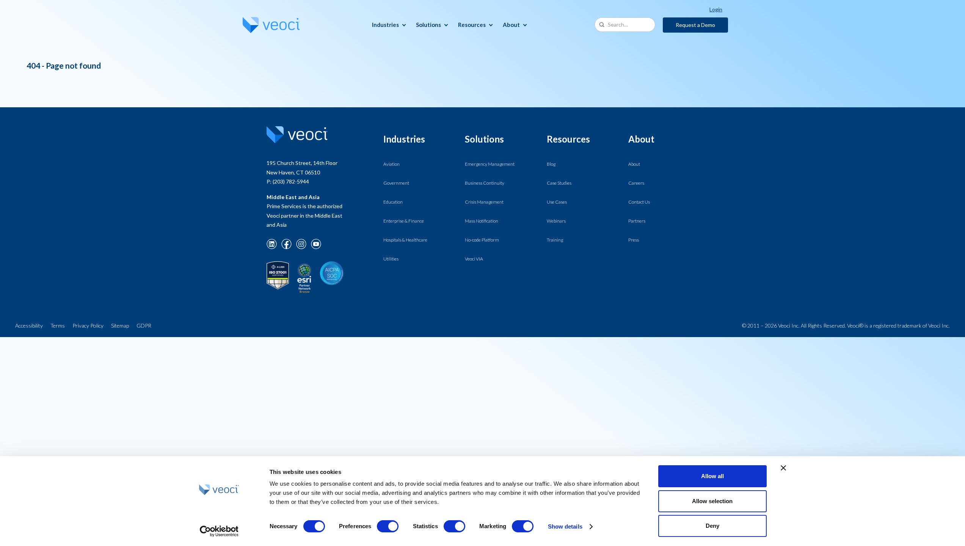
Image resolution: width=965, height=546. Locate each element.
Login (715, 9)
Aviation (391, 164)
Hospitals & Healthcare (405, 240)
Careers (636, 183)
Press (633, 240)
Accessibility (29, 325)
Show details (565, 526)
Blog (551, 164)
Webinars (556, 221)
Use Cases (557, 202)
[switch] (388, 526)
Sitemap (120, 325)
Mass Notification (481, 221)
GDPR (144, 325)
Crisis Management (484, 202)
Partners (636, 221)
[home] (271, 25)
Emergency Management (490, 164)
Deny (712, 525)
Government (396, 183)
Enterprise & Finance (403, 221)
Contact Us (639, 202)
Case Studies (559, 183)
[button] (388, 25)
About (634, 164)
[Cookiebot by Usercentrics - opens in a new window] (219, 531)
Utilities (391, 259)
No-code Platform (482, 240)
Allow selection (712, 501)
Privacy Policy (88, 325)
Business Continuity (484, 183)
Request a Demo (695, 25)
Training (555, 240)
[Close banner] (783, 468)
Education (393, 202)
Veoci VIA (474, 259)
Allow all (712, 476)
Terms (57, 325)
